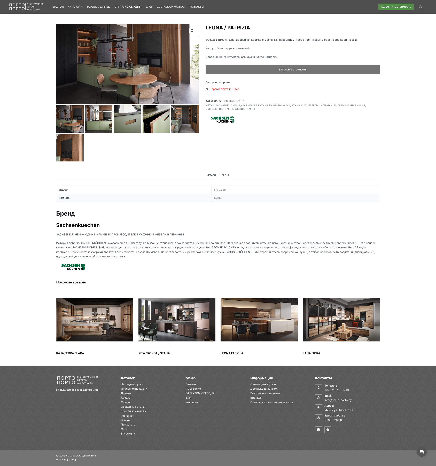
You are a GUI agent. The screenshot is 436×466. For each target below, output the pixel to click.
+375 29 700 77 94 (336, 390)
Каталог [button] (74, 6)
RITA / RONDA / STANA (154, 353)
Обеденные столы (133, 406)
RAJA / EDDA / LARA (70, 353)
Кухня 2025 (299, 105)
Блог (149, 6)
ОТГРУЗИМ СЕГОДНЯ (128, 6)
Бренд (225, 175)
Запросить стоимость (293, 69)
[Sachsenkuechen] (223, 119)
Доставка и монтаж (171, 6)
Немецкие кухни (233, 101)
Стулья (125, 402)
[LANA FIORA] (341, 319)
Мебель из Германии (322, 105)
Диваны (126, 393)
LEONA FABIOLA (232, 353)
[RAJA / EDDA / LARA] (94, 319)
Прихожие (128, 424)
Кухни (217, 197)
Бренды (255, 397)
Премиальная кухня (351, 105)
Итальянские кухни (134, 388)
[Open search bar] (420, 7)
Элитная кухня (245, 109)
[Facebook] (327, 429)
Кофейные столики (133, 411)
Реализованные (98, 6)
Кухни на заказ (279, 105)
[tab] (211, 175)
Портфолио (193, 388)
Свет (124, 429)
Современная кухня (219, 109)
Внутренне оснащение (265, 393)
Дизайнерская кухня (253, 105)
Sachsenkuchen (227, 105)
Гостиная (127, 415)
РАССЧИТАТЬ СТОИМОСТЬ (396, 6)
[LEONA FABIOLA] (259, 319)
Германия (220, 190)
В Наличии (128, 433)
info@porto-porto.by (338, 400)
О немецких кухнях (263, 384)
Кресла (125, 397)
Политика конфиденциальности (271, 402)
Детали (211, 175)
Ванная (125, 420)
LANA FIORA (311, 353)
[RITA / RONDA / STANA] (177, 319)
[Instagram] (318, 429)
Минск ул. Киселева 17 (339, 410)
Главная (58, 6)
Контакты (197, 6)
